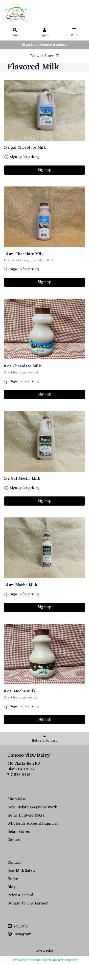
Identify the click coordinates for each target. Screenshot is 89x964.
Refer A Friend (20, 895)
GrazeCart (71, 960)
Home (12, 879)
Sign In (44, 35)
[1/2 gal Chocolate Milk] (44, 110)
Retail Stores (18, 831)
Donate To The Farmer (27, 903)
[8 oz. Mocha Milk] (44, 654)
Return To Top (45, 740)
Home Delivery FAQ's (25, 815)
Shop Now (16, 799)
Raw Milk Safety (21, 870)
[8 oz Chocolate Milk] (44, 329)
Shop (15, 35)
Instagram (21, 934)
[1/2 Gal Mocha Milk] (44, 441)
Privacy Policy (45, 951)
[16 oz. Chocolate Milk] (44, 216)
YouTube (20, 926)
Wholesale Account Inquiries (32, 823)
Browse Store (42, 56)
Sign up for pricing (24, 157)
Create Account (53, 45)
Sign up (44, 169)
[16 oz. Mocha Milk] (44, 547)
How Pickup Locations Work (32, 807)
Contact (14, 840)
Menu (74, 35)
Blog (11, 887)
